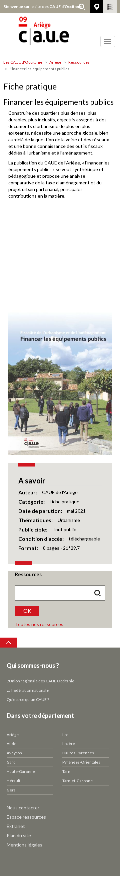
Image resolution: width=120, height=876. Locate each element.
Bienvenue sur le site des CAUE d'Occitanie (42, 6)
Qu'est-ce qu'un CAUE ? (28, 699)
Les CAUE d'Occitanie (22, 62)
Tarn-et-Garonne (77, 780)
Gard (11, 762)
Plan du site (19, 835)
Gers (11, 789)
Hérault (13, 780)
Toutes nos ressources (39, 624)
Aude (11, 743)
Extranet (16, 826)
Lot (65, 734)
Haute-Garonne (21, 771)
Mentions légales (24, 844)
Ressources (79, 62)
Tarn (66, 771)
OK (27, 610)
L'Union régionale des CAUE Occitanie (40, 680)
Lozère (68, 743)
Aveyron (14, 752)
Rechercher (81, 6)
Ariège (55, 62)
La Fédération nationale (28, 690)
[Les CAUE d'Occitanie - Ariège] (60, 34)
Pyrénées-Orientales (81, 762)
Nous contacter (23, 807)
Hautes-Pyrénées (78, 752)
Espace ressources (26, 817)
